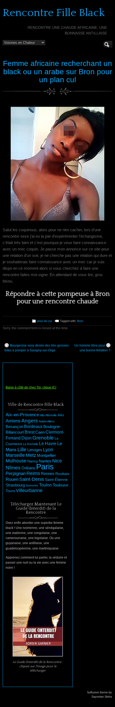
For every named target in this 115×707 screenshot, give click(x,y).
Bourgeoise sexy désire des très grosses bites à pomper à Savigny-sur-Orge (37, 348)
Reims (33, 473)
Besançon (14, 426)
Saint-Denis (31, 479)
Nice (57, 461)
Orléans (28, 468)
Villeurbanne (29, 490)
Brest (29, 432)
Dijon (26, 437)
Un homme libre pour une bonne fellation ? (92, 348)
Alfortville (51, 415)
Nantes (45, 461)
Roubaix (62, 474)
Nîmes (13, 467)
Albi (42, 415)
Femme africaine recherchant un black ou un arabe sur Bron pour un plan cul (57, 71)
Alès (60, 415)
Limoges (34, 450)
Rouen (12, 479)
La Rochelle (30, 444)
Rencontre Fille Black (54, 13)
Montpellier (46, 455)
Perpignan (16, 473)
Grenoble (43, 438)
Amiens (13, 420)
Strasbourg (15, 485)
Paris (45, 466)
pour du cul (44, 321)
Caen (40, 432)
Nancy (32, 461)
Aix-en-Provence (22, 414)
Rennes (48, 473)
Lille (21, 449)
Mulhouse (16, 461)
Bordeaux (33, 426)
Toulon (45, 485)
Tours (10, 491)
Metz (31, 455)
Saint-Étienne (56, 479)
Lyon (48, 449)
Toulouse (60, 485)
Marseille (15, 455)
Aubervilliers (47, 421)
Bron (80, 321)
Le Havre (47, 443)
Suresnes (32, 485)
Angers (29, 420)
